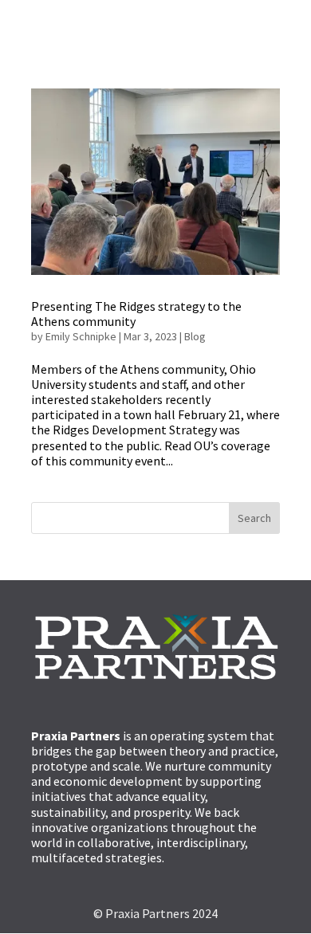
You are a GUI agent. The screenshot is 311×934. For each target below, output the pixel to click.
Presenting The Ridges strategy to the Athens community (136, 313)
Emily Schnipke (80, 336)
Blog (195, 336)
